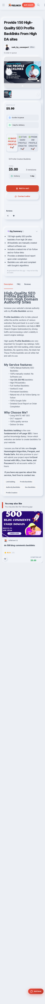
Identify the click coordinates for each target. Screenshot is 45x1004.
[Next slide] (36, 72)
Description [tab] (8, 284)
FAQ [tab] (18, 284)
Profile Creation (11, 493)
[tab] (22, 86)
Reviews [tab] (27, 284)
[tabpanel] (22, 394)
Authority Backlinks (13, 487)
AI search (29, 5)
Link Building (10, 482)
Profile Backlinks (26, 482)
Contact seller (24, 196)
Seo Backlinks (30, 487)
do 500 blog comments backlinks (19, 545)
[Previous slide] (9, 72)
